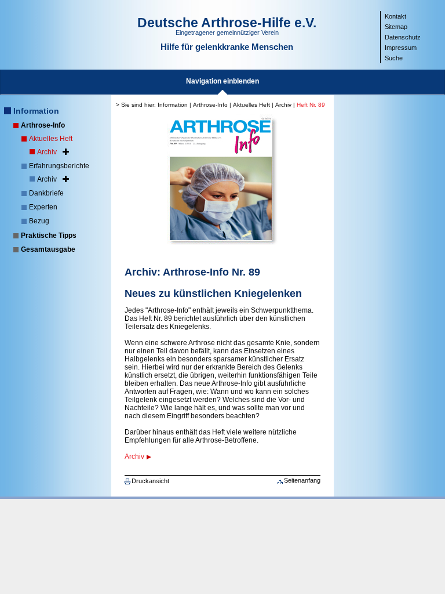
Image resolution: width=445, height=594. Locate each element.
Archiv (47, 152)
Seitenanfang (302, 480)
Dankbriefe (46, 193)
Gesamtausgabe (48, 249)
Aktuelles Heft (50, 139)
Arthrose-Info (43, 125)
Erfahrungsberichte (59, 166)
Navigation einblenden (222, 81)
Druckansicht (150, 480)
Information (36, 110)
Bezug (39, 221)
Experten (43, 207)
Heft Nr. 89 (311, 105)
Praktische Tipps (48, 235)
